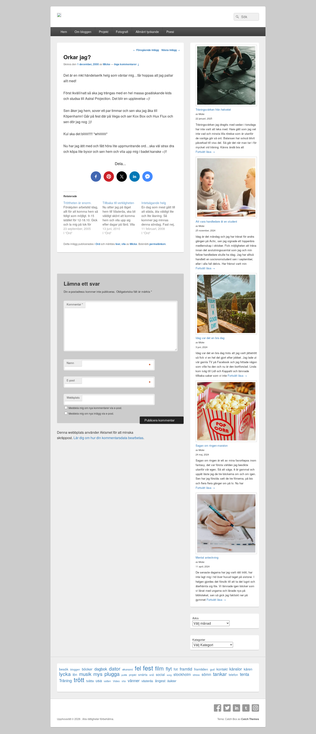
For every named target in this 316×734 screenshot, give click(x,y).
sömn (206, 674)
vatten (107, 681)
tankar (220, 674)
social (160, 674)
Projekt (103, 31)
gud (212, 669)
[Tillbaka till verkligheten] (122, 218)
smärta (142, 674)
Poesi (170, 31)
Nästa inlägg (170, 50)
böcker (87, 669)
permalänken (157, 244)
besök (63, 669)
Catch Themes (250, 719)
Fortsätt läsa (205, 152)
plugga (112, 674)
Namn (70, 363)
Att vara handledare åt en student (216, 221)
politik (124, 675)
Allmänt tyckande (147, 31)
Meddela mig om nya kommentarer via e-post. (95, 408)
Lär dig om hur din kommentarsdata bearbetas (108, 437)
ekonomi (127, 669)
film (159, 668)
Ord (97, 244)
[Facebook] (217, 708)
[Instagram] (255, 708)
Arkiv (195, 618)
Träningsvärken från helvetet (213, 109)
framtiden (201, 669)
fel (138, 668)
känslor (235, 669)
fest (117, 244)
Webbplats (73, 397)
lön (75, 674)
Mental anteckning (207, 557)
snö (151, 675)
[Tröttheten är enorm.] (83, 218)
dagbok (100, 668)
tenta (244, 674)
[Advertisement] (120, 265)
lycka (65, 674)
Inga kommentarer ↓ (126, 64)
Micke (106, 64)
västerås (147, 680)
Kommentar (75, 304)
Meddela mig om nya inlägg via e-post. (91, 413)
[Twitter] (227, 708)
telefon (233, 674)
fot (176, 669)
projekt (132, 675)
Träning (65, 680)
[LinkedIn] (236, 708)
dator (114, 668)
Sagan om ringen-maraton (212, 445)
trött (79, 679)
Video (116, 681)
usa (99, 680)
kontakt (221, 669)
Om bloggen (83, 31)
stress (196, 675)
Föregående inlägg (146, 50)
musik (85, 674)
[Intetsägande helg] (161, 218)
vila (123, 244)
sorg (169, 675)
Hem (64, 31)
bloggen (75, 669)
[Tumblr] (246, 708)
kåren (248, 669)
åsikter (171, 680)
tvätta (90, 680)
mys (98, 674)
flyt (169, 668)
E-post (71, 380)
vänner (134, 680)
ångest (160, 680)
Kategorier (198, 640)
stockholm (182, 674)
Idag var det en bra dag (210, 338)
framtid (186, 668)
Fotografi (122, 31)
